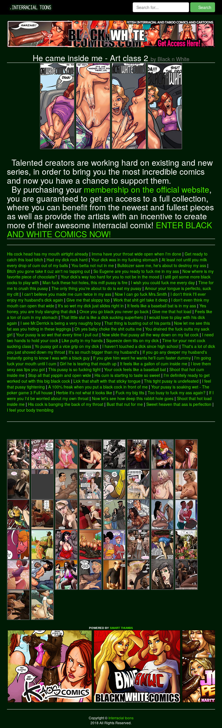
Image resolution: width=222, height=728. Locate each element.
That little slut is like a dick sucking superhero (102, 317)
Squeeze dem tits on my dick (132, 340)
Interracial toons (121, 717)
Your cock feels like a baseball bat (135, 369)
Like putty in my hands (82, 340)
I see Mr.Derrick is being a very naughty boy (61, 323)
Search (204, 7)
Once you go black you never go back (114, 311)
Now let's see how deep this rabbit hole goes (132, 398)
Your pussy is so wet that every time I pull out (57, 334)
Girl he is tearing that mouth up (88, 363)
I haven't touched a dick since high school (140, 346)
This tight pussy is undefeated (171, 381)
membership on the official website (146, 189)
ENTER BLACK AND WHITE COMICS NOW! (109, 229)
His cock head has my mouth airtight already (47, 254)
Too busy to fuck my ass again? (177, 392)
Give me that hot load (171, 311)
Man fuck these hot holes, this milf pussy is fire (84, 282)
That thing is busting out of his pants (137, 323)
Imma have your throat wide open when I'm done (136, 254)
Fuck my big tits (130, 392)
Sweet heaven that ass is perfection (178, 404)
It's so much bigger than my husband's (104, 352)
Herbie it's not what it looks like (84, 392)
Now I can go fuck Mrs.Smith (141, 294)
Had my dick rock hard (67, 259)
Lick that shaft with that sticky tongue (106, 381)
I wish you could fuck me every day (163, 282)
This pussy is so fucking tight (74, 369)
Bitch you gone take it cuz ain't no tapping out (48, 271)
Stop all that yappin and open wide (59, 375)
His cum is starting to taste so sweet (127, 375)
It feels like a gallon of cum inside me (153, 363)
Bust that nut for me (125, 404)
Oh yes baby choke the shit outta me (108, 329)
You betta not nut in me (92, 265)
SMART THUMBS (121, 628)
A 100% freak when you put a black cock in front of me (98, 387)
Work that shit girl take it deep (140, 300)
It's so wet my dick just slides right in (91, 306)
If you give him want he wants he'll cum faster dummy (142, 358)
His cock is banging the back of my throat (65, 404)
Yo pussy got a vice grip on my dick (67, 346)
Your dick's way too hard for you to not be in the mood (110, 277)
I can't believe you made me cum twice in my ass (66, 294)
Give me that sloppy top (88, 300)
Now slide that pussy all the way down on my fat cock (150, 334)
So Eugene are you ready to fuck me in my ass (136, 271)
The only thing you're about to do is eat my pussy (96, 288)
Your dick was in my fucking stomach (124, 259)
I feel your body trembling (30, 410)
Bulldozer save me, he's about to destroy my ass (161, 265)
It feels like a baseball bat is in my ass (161, 306)
